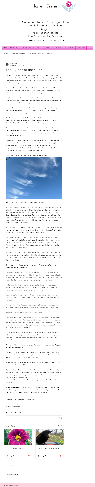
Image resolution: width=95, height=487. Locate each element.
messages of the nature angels (15, 399)
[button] (61, 53)
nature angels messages (36, 53)
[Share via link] (20, 412)
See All (60, 426)
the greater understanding (13, 406)
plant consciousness (19, 53)
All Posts (6, 53)
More (48, 53)
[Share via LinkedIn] (16, 412)
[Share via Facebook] (6, 412)
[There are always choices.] (18, 437)
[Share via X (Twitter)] (11, 412)
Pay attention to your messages (49, 448)
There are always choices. (15, 448)
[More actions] (61, 64)
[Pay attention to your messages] (50, 437)
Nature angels (31, 399)
